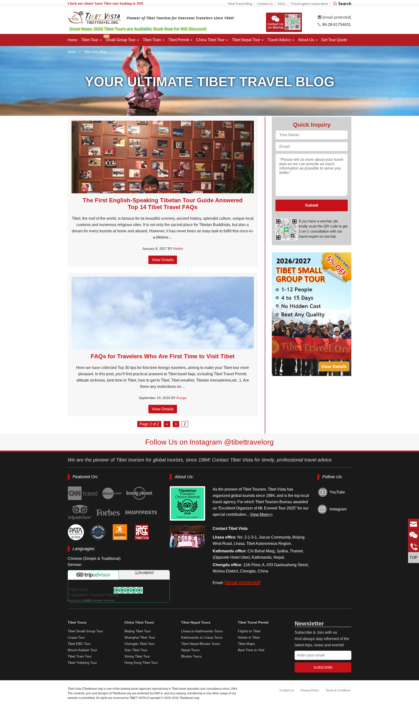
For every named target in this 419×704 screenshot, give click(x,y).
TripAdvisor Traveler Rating (93, 592)
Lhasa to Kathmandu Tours (202, 631)
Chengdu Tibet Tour (139, 644)
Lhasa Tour (76, 637)
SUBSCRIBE (323, 667)
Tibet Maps (246, 644)
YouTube (337, 492)
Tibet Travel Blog (240, 3)
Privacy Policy (310, 690)
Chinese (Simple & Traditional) (94, 558)
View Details (163, 260)
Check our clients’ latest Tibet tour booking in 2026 (105, 3)
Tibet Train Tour (80, 656)
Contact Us (265, 3)
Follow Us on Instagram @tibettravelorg (209, 442)
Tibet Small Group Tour (85, 631)
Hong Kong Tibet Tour (141, 663)
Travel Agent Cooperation (309, 3)
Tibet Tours (77, 622)
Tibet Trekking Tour (82, 663)
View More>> (261, 514)
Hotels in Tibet (249, 637)
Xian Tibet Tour (135, 650)
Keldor (178, 248)
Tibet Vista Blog (95, 52)
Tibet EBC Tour (79, 644)
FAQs (281, 3)
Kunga (181, 398)
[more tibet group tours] (153, 29)
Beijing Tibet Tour (137, 631)
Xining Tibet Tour (137, 656)
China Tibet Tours (139, 622)
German (74, 564)
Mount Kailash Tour (82, 650)
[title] (140, 493)
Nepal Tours (190, 650)
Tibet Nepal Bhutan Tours (200, 644)
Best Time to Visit (251, 650)
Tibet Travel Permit (253, 622)
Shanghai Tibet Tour (139, 637)
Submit (311, 205)
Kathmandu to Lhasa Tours (202, 637)
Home (72, 40)
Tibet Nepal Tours (195, 622)
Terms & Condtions (338, 690)
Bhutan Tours (191, 656)
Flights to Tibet (249, 631)
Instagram (338, 509)
